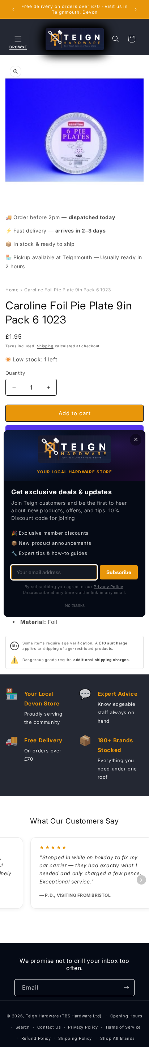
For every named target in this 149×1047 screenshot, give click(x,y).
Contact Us (49, 1027)
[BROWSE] (18, 39)
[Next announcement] (136, 9)
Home (11, 289)
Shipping (45, 346)
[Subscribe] (126, 987)
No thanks (75, 605)
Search (23, 1027)
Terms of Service (123, 1027)
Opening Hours (126, 1015)
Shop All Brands (117, 1038)
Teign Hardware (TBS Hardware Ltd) (64, 1015)
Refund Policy (36, 1038)
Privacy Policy (83, 1027)
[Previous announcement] (13, 9)
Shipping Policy (75, 1038)
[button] (18, 39)
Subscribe (118, 572)
